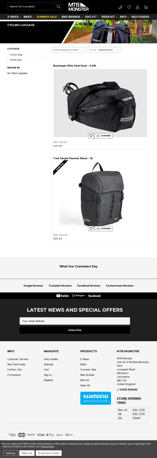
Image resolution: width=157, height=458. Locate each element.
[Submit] (58, 6)
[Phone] (120, 7)
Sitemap (48, 364)
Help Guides (140, 16)
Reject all (27, 453)
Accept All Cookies (48, 453)
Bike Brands (71, 16)
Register (48, 380)
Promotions (14, 374)
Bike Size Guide (16, 364)
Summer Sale (47, 16)
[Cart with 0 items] (146, 7)
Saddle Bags (16, 59)
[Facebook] (94, 296)
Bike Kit (91, 16)
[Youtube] (63, 296)
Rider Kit (108, 16)
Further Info (14, 369)
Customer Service (17, 359)
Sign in (48, 374)
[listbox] (109, 49)
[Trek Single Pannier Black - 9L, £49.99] (100, 196)
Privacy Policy (47, 446)
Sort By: (92, 50)
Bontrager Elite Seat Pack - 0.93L (75, 65)
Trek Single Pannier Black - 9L (73, 158)
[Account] (137, 7)
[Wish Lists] (129, 7)
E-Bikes (13, 16)
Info (123, 16)
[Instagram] (78, 296)
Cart (46, 369)
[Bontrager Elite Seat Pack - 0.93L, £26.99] (100, 103)
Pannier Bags (16, 54)
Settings (10, 453)
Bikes (28, 16)
